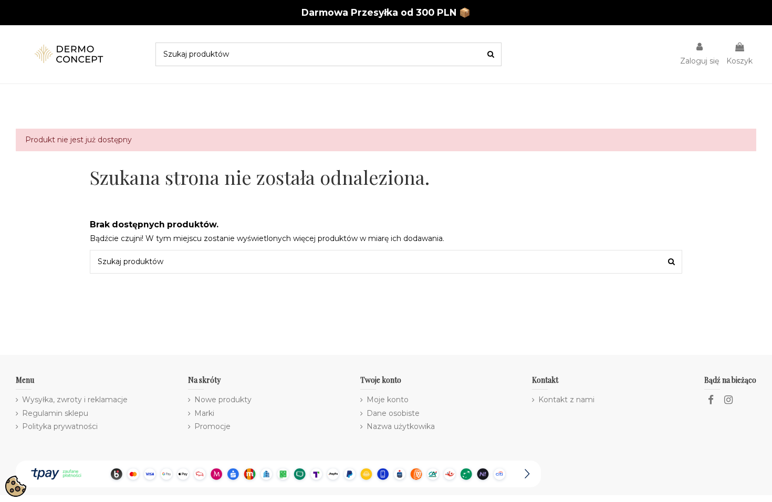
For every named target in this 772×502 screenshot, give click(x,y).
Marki (204, 413)
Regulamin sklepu (55, 413)
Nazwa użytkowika (401, 426)
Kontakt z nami (566, 399)
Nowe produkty (223, 399)
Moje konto (388, 399)
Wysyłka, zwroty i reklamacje (75, 399)
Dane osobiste (393, 413)
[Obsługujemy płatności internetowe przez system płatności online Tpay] (278, 473)
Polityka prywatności (60, 426)
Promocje (212, 426)
